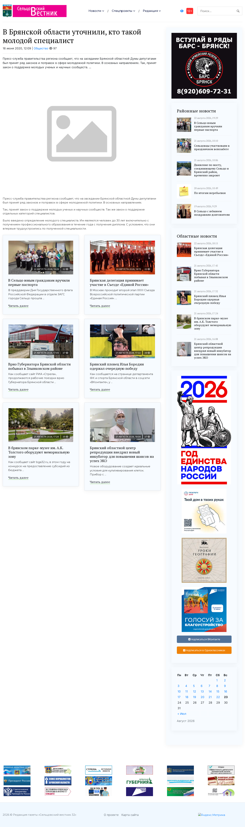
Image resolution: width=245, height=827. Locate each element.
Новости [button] (94, 11)
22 (218, 697)
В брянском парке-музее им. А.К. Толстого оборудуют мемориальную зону (39, 452)
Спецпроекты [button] (122, 11)
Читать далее (18, 306)
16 (225, 691)
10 (179, 691)
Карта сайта (130, 815)
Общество (41, 48)
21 (210, 697)
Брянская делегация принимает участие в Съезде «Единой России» (119, 282)
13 (202, 691)
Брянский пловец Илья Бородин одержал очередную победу (117, 366)
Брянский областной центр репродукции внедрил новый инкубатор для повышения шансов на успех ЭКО (122, 454)
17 (179, 697)
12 (194, 691)
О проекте (111, 815)
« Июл (182, 713)
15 (217, 691)
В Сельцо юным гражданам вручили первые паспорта (39, 282)
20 (202, 697)
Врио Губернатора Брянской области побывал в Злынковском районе (39, 366)
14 (210, 691)
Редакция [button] (150, 11)
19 (194, 697)
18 (186, 697)
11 (186, 691)
